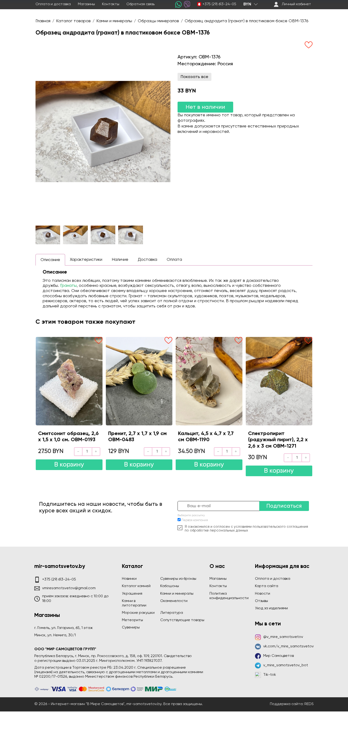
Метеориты (132, 620)
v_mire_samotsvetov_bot (285, 665)
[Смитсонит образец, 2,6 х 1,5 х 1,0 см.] (69, 381)
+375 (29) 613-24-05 (219, 4)
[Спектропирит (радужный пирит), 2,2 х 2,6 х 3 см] (279, 381)
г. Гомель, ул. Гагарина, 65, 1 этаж (63, 628)
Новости (262, 594)
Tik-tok (269, 675)
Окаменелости (173, 601)
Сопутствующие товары (182, 620)
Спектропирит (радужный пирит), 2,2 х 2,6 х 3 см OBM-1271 (278, 440)
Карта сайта (266, 586)
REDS (309, 704)
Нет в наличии (205, 107)
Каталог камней (136, 586)
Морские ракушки (138, 613)
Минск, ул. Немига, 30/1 (55, 635)
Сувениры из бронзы (178, 579)
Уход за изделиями (271, 608)
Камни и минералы (176, 594)
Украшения (132, 594)
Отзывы (261, 601)
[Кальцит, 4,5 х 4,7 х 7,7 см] (209, 381)
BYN (247, 4)
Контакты (110, 4)
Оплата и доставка (53, 4)
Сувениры (131, 627)
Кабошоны (169, 586)
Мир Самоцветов (278, 656)
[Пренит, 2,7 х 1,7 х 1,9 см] (139, 381)
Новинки (129, 579)
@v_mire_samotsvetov (283, 637)
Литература (171, 613)
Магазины (86, 4)
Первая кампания (194, 520)
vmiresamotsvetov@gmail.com (69, 588)
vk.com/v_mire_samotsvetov (288, 646)
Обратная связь (140, 4)
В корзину (69, 465)
